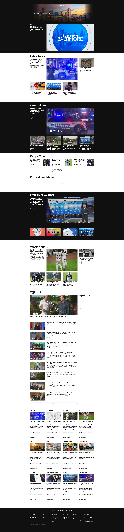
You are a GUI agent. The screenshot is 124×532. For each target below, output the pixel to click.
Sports (40, 20)
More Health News (33, 499)
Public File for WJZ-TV (66, 514)
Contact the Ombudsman (88, 521)
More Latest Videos (82, 499)
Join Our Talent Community (89, 517)
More (47, 56)
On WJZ (47, 20)
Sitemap (53, 521)
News (31, 20)
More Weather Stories (66, 499)
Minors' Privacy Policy (77, 520)
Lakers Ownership (33, 518)
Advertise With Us (55, 518)
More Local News (33, 437)
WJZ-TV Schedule (85, 296)
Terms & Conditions (55, 520)
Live (41, 5)
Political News (32, 514)
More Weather (62, 183)
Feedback (86, 520)
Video (43, 20)
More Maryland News (50, 437)
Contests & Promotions (55, 517)
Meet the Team (54, 514)
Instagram (42, 517)
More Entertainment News (50, 499)
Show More (53, 403)
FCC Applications (65, 517)
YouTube (42, 514)
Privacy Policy (75, 514)
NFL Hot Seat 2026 (33, 517)
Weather (35, 20)
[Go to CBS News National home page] (62, 5)
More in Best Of (49, 468)
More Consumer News (67, 468)
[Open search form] (93, 5)
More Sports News (82, 437)
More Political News (33, 468)
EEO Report (65, 518)
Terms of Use (75, 518)
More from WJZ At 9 (66, 437)
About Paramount (87, 514)
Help (85, 518)
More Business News (83, 468)
